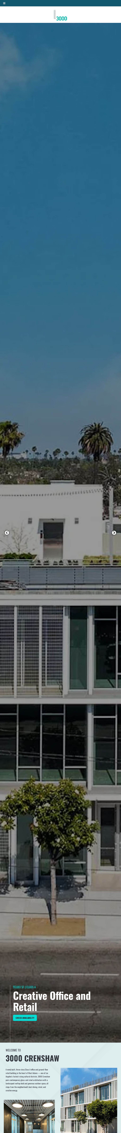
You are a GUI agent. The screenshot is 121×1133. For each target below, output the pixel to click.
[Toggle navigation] (4, 3)
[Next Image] (114, 532)
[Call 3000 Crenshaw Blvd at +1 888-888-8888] (116, 3)
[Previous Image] (7, 532)
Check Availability (26, 1017)
